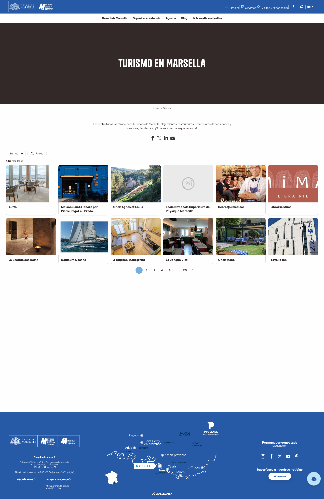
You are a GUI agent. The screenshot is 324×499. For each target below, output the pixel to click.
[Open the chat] (314, 479)
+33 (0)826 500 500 (57, 479)
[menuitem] (31, 7)
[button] (301, 7)
